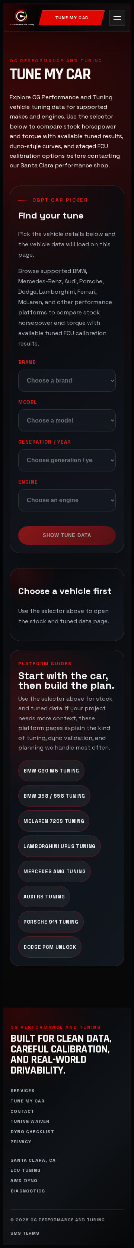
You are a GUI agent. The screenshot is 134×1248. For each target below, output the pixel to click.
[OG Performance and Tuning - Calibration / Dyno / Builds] (21, 18)
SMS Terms (24, 1233)
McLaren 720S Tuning (53, 821)
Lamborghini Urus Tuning (59, 846)
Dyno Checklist (32, 1132)
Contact (22, 1111)
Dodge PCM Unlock (49, 947)
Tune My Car (72, 17)
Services (22, 1091)
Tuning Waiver (30, 1121)
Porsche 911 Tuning (51, 922)
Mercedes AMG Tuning (54, 871)
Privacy (20, 1142)
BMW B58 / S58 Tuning (54, 796)
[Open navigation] (117, 18)
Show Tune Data (67, 535)
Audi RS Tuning (44, 897)
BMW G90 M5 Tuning (51, 771)
